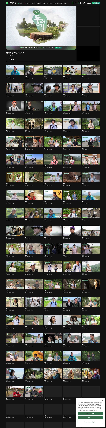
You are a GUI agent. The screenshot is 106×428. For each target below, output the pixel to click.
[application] (41, 26)
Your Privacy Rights (90, 422)
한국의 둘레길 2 (12, 52)
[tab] (11, 59)
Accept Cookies (90, 413)
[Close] (103, 400)
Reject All (90, 417)
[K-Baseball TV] (75, 3)
